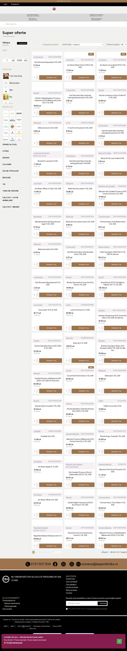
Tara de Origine (10, 191)
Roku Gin (69, 338)
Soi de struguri (10, 171)
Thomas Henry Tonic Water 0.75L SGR (113, 504)
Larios (68, 305)
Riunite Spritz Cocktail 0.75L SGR (48, 406)
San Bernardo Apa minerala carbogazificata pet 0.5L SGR (112, 132)
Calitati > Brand (10, 207)
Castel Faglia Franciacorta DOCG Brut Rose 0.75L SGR (80, 504)
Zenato (36, 341)
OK (119, 641)
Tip (3, 184)
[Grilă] (33, 44)
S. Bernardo (38, 57)
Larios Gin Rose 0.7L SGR (80, 310)
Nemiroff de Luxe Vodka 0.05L (112, 158)
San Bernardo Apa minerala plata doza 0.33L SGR (80, 253)
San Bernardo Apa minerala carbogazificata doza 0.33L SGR (80, 96)
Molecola (37, 123)
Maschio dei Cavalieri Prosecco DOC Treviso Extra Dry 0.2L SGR (113, 192)
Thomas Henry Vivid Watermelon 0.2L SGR (113, 223)
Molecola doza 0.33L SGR (48, 128)
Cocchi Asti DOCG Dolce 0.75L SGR (80, 376)
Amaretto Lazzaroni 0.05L (48, 161)
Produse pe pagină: (113, 44)
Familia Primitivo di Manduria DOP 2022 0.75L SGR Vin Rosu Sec (48, 379)
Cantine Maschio (72, 434)
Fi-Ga (68, 123)
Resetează (22, 43)
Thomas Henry (104, 217)
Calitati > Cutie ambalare (10, 198)
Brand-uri (7, 107)
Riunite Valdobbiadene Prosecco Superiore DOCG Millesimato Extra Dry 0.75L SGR (48, 100)
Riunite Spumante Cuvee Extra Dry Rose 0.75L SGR (80, 283)
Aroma (5, 158)
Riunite (36, 93)
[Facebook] (55, 564)
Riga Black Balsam (41, 528)
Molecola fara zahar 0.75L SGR (80, 189)
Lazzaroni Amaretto (42, 153)
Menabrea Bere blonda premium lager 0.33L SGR (48, 223)
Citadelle (37, 431)
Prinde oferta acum (14, 643)
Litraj (5, 151)
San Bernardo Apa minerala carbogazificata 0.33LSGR (80, 162)
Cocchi (101, 277)
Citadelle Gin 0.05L (48, 436)
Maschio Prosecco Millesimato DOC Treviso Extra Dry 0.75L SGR (80, 440)
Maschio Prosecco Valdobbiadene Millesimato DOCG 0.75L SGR (112, 534)
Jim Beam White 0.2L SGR (48, 500)
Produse (6, 69)
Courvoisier (38, 305)
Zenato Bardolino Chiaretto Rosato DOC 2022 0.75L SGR (80, 410)
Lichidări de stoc (63, 1)
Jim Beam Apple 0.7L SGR (48, 467)
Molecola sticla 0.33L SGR (48, 249)
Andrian (102, 310)
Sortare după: (67, 44)
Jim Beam (70, 60)
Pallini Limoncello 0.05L (113, 406)
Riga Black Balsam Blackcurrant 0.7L (48, 536)
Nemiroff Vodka (105, 153)
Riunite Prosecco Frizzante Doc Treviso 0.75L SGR (80, 534)
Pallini (101, 401)
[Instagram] (63, 564)
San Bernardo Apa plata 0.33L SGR (47, 62)
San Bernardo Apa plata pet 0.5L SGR (48, 283)
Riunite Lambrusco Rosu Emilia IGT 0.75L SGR (112, 96)
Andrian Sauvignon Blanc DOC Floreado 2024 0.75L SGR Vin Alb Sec (112, 348)
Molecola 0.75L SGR (112, 376)
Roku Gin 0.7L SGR (80, 343)
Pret (4, 50)
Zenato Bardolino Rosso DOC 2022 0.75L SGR (47, 347)
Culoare (6, 164)
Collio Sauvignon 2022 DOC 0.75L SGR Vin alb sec (113, 253)
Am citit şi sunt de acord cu (87, 609)
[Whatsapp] (71, 564)
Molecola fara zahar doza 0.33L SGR (80, 222)
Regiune (6, 177)
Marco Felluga (104, 247)
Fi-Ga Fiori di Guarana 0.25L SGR (80, 128)
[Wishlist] (60, 53)
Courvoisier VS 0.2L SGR (47, 310)
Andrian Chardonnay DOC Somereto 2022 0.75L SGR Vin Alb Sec (112, 317)
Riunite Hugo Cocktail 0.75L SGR (112, 436)
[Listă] (36, 44)
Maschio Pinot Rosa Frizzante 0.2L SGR (112, 470)
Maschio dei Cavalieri (107, 186)
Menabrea (38, 217)
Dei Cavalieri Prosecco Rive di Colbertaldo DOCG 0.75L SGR (80, 473)
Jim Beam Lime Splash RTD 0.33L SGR (113, 66)
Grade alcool (9, 144)
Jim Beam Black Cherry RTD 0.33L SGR (80, 66)
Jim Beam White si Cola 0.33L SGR (47, 189)
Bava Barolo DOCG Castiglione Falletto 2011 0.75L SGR (112, 283)
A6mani (37, 373)
